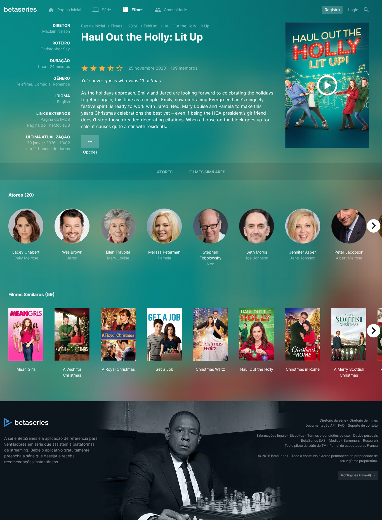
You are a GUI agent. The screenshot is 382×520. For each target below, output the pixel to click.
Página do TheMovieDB (48, 125)
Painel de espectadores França (353, 445)
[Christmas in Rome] (302, 334)
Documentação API (320, 425)
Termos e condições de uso (328, 435)
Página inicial (93, 25)
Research (370, 440)
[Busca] (366, 10)
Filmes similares (207, 171)
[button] (25, 238)
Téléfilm (150, 25)
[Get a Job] (164, 334)
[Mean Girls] (25, 334)
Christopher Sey (55, 48)
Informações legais (271, 435)
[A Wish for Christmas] (72, 334)
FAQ (341, 425)
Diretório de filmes (364, 420)
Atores (165, 171)
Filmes (116, 25)
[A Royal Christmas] (118, 334)
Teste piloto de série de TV (305, 445)
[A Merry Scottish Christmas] (348, 334)
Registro (332, 9)
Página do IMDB (55, 119)
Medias (334, 440)
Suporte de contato (363, 425)
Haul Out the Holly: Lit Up (186, 25)
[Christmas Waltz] (210, 334)
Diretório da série (333, 420)
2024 (133, 25)
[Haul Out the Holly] (256, 334)
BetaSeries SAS (313, 440)
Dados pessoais (365, 435)
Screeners (352, 440)
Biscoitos (297, 435)
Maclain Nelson (56, 31)
